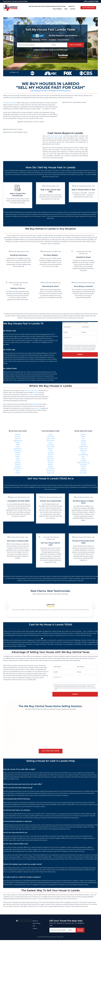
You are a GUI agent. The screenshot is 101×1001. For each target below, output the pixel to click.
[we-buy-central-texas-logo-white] (24, 920)
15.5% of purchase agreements (71, 791)
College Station (83, 446)
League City (83, 448)
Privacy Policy (60, 936)
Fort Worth (50, 444)
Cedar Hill (38, 408)
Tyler (83, 438)
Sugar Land (50, 473)
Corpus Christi (50, 438)
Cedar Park (50, 436)
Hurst (50, 450)
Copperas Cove (17, 440)
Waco (50, 442)
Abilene (50, 464)
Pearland (50, 463)
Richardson (83, 464)
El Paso (83, 442)
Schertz (83, 467)
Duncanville (50, 440)
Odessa (50, 467)
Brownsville (17, 450)
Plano (17, 471)
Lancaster (50, 452)
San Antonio (50, 468)
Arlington (31, 394)
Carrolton (50, 456)
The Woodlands (83, 454)
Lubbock (50, 454)
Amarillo (17, 442)
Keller (83, 458)
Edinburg (83, 471)
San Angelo (83, 473)
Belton (83, 436)
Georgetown (18, 448)
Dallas (18, 444)
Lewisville (83, 460)
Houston (17, 436)
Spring (83, 468)
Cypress (83, 440)
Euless (18, 446)
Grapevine (83, 450)
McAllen (17, 454)
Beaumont (50, 458)
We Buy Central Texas (10, 102)
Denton (50, 448)
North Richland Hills (83, 463)
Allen (83, 456)
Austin (35, 392)
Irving (83, 452)
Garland (83, 444)
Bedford (36, 404)
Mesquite (50, 460)
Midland (17, 464)
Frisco (18, 460)
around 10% (76, 838)
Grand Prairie (51, 446)
